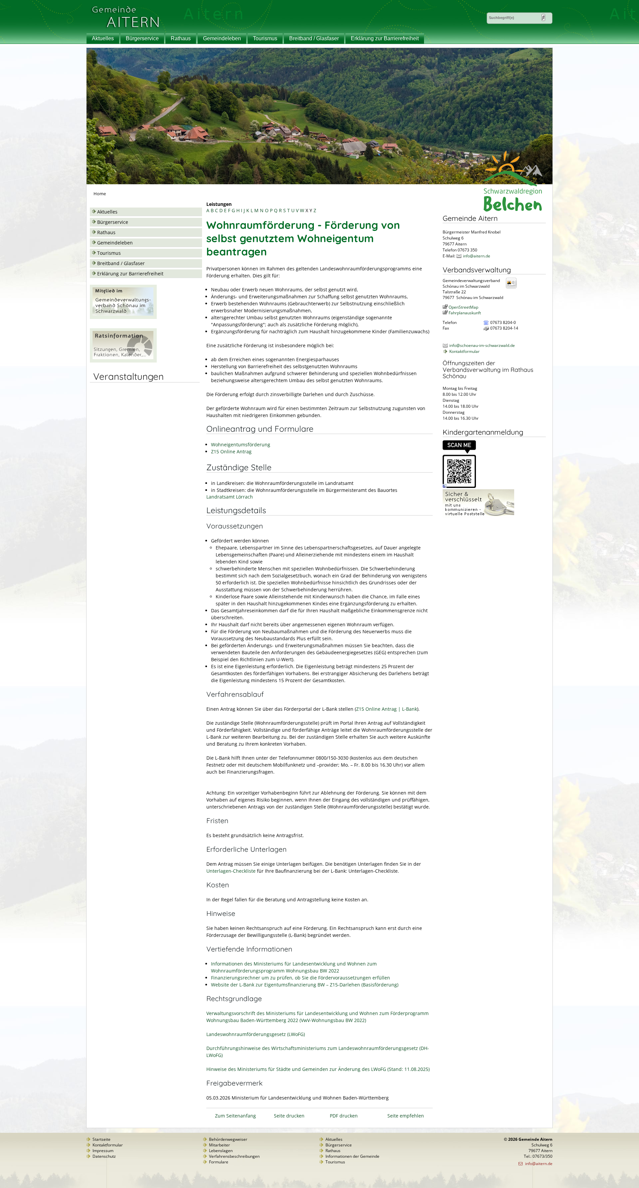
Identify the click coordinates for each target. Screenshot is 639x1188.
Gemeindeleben (222, 38)
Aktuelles (103, 38)
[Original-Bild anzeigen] (459, 486)
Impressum (103, 1150)
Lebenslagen (221, 1150)
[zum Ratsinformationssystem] (123, 361)
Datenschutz (104, 1156)
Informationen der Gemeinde (352, 1156)
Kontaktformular (464, 351)
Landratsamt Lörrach (229, 497)
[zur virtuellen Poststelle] (478, 516)
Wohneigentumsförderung (240, 444)
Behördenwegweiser (228, 1139)
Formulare (218, 1162)
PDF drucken (344, 1116)
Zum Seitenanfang (235, 1116)
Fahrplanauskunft (465, 313)
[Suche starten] (543, 17)
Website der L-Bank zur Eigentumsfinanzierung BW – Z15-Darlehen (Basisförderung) (304, 984)
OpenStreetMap (463, 307)
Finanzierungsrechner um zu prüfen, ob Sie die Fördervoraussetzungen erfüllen (300, 977)
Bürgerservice (142, 38)
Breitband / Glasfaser (314, 38)
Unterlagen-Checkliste (231, 871)
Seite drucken (289, 1116)
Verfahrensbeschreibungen (234, 1156)
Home (100, 194)
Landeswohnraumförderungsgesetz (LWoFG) (255, 1034)
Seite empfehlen (405, 1116)
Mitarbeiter (219, 1145)
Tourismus (265, 38)
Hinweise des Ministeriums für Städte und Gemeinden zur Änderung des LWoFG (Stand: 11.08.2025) (318, 1069)
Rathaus (181, 38)
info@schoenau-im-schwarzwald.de (482, 345)
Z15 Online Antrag (231, 451)
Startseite (101, 1139)
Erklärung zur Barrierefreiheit (385, 38)
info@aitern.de (476, 256)
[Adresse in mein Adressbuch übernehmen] (513, 288)
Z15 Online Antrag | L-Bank (386, 709)
